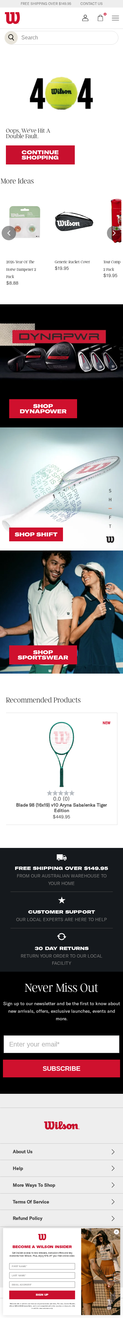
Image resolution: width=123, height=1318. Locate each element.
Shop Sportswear (43, 655)
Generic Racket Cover (72, 262)
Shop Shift (36, 534)
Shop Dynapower (43, 409)
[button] (9, 233)
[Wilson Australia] (62, 1125)
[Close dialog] (116, 1231)
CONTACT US (91, 3)
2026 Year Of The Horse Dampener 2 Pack (21, 269)
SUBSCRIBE (61, 1068)
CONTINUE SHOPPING (40, 155)
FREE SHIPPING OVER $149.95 (46, 3)
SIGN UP (42, 1294)
